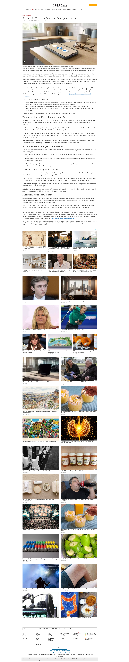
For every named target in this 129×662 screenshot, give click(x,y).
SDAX (24, 637)
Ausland (37, 639)
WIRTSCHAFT (37, 9)
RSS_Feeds (62, 637)
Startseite (33, 12)
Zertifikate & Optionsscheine (51, 641)
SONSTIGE (81, 9)
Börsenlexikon (27, 628)
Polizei (37, 640)
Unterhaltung (38, 641)
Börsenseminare (51, 643)
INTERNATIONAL (74, 9)
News (30, 654)
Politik (37, 635)
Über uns (73, 654)
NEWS (24, 9)
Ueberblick (41, 12)
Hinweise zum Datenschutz (63, 654)
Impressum (41, 654)
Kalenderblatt (38, 644)
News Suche (92, 5)
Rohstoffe (50, 635)
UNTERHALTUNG (51, 9)
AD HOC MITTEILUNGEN (26, 10)
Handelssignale (51, 638)
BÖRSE (33, 9)
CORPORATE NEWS (41, 10)
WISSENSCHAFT (59, 9)
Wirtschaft (38, 634)
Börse (37, 12)
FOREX (49, 634)
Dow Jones (25, 638)
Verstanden (80, 660)
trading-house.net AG (77, 633)
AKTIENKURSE (28, 9)
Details (76, 660)
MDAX (24, 634)
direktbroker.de (76, 637)
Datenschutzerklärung (50, 654)
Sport (37, 637)
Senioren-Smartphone (27, 15)
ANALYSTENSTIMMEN (34, 10)
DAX (23, 633)
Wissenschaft (38, 638)
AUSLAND (65, 9)
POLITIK (42, 9)
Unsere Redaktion (80, 654)
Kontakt (62, 638)
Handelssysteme (51, 637)
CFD (49, 633)
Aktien (49, 639)
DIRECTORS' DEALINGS (48, 10)
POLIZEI (69, 9)
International (38, 643)
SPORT (46, 9)
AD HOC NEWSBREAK (64, 633)
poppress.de (75, 638)
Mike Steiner (89, 654)
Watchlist (62, 634)
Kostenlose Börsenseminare (76, 635)
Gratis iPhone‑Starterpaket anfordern (63, 218)
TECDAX (24, 635)
